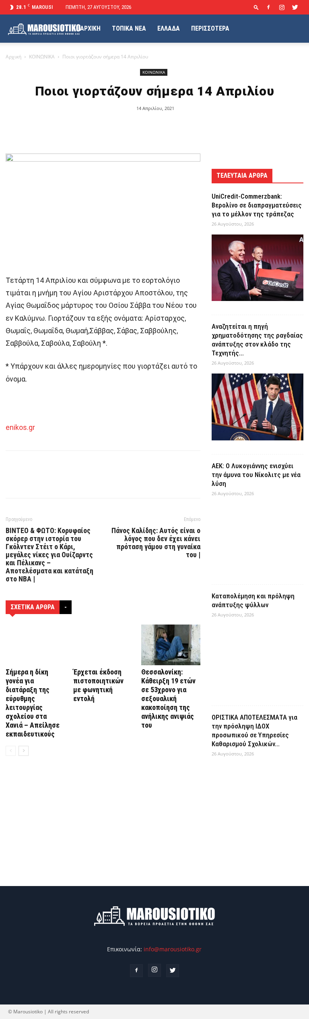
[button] (256, 7)
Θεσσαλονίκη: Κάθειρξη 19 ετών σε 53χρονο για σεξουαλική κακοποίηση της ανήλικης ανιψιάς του (168, 698)
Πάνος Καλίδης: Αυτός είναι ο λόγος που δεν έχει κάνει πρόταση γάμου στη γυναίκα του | (155, 543)
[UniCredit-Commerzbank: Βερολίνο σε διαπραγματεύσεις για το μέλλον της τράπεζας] (257, 268)
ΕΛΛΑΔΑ (168, 28)
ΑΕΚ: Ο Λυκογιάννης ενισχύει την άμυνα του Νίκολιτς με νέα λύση (256, 475)
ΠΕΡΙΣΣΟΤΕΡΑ (210, 28)
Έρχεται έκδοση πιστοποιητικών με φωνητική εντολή (98, 685)
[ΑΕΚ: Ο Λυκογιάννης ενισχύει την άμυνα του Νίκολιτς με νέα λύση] (257, 537)
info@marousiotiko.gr (173, 949)
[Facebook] (268, 7)
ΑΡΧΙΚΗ (90, 28)
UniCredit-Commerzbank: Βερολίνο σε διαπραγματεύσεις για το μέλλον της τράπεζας (257, 205)
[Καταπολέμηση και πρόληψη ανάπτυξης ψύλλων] (257, 658)
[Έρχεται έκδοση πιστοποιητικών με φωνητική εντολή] (102, 645)
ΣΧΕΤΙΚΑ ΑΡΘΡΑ (32, 607)
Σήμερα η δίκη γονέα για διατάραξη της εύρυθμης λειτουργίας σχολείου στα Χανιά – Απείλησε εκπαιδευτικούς (33, 703)
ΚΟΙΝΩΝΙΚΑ (42, 56)
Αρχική (13, 56)
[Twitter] (295, 7)
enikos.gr (20, 427)
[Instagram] (282, 7)
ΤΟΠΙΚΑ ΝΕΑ (129, 28)
